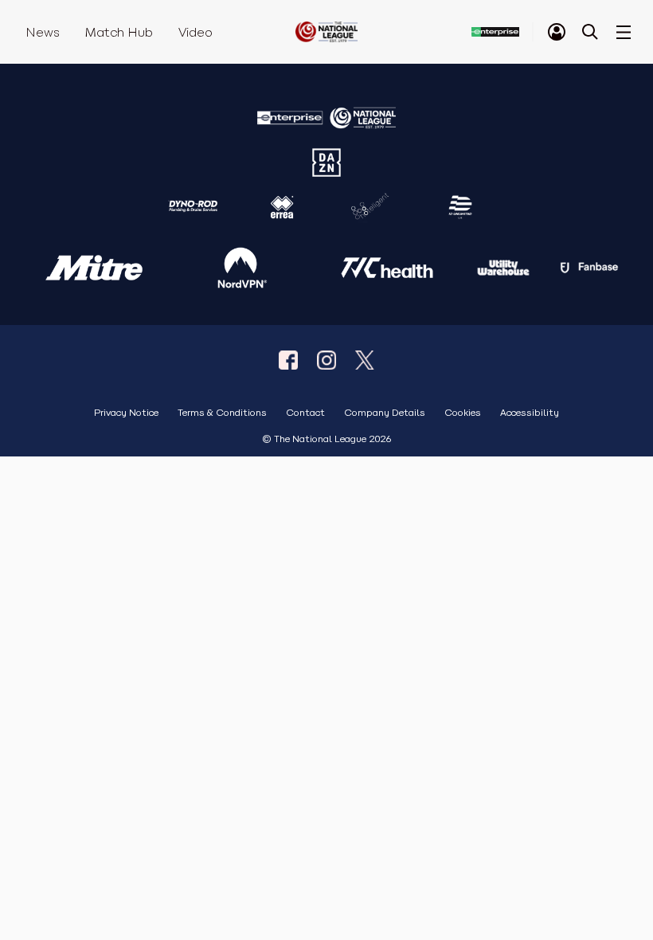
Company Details (384, 413)
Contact (305, 413)
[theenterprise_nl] (326, 360)
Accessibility (529, 413)
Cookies (462, 413)
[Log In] (556, 32)
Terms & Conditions (222, 413)
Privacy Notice (126, 413)
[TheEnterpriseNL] (288, 360)
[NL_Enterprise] (364, 360)
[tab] (556, 31)
